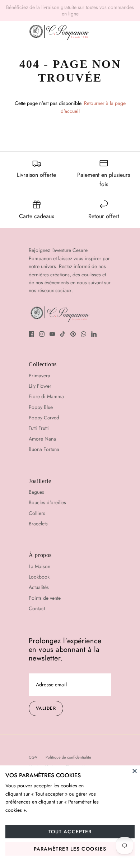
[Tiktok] (62, 334)
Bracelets (38, 523)
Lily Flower (40, 386)
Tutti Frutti (39, 428)
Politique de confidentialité (68, 757)
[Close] (134, 770)
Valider (46, 708)
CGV (33, 757)
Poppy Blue (41, 407)
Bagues (36, 492)
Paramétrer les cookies (70, 848)
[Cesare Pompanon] (59, 32)
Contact (37, 608)
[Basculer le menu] (14, 32)
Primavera (39, 375)
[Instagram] (42, 334)
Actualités (39, 587)
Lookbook (39, 576)
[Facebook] (31, 334)
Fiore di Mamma (46, 396)
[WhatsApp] (83, 334)
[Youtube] (52, 334)
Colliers (37, 513)
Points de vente (45, 598)
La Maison (39, 566)
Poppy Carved (44, 417)
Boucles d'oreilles (47, 502)
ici (128, 10)
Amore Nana (42, 438)
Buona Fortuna (44, 449)
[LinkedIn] (94, 334)
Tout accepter (70, 831)
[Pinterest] (73, 334)
